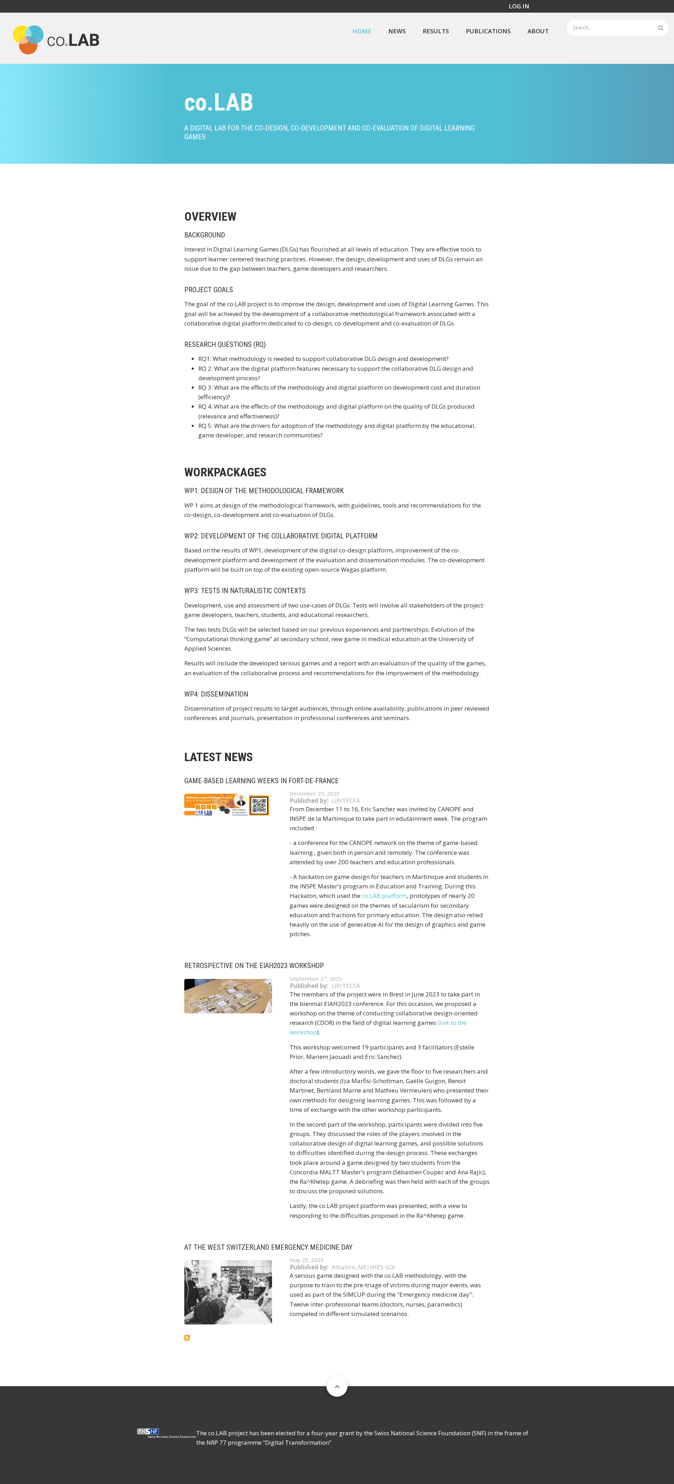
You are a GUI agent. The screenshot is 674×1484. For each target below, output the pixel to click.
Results (436, 31)
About (538, 31)
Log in (519, 6)
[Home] (56, 37)
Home (361, 31)
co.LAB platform (384, 896)
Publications (488, 31)
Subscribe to (187, 1338)
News (397, 31)
